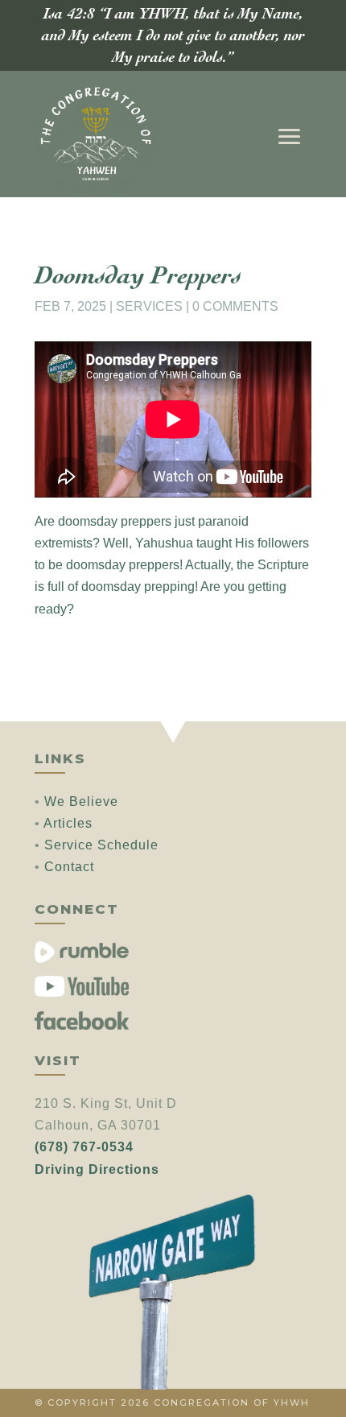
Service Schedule (101, 845)
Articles (68, 823)
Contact (69, 867)
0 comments (235, 306)
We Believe (81, 801)
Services (149, 306)
